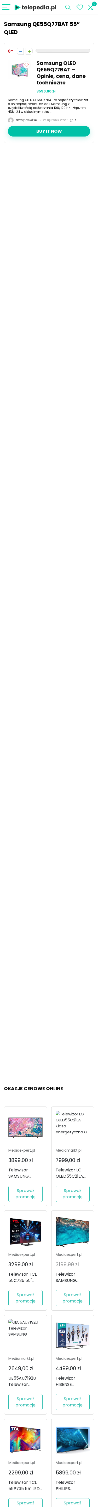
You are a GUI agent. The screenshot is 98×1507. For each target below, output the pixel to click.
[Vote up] (29, 51)
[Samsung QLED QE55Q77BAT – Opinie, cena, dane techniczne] (19, 63)
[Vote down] (20, 51)
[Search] (68, 7)
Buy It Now (49, 131)
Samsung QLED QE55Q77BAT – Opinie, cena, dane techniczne (61, 73)
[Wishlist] (80, 7)
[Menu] (6, 7)
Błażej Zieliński (26, 120)
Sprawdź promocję (25, 1194)
